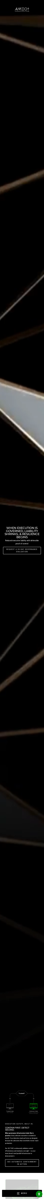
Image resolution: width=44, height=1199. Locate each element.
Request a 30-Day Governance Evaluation (21, 550)
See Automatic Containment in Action (22, 1163)
